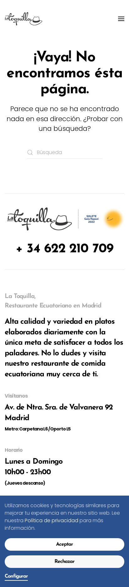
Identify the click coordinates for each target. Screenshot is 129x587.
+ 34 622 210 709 (64, 249)
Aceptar (64, 544)
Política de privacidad (51, 520)
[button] (121, 19)
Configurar (16, 576)
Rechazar (64, 561)
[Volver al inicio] (23, 19)
